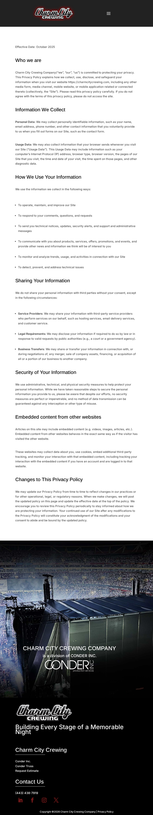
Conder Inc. (23, 761)
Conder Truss (24, 766)
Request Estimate (27, 771)
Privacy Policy (105, 811)
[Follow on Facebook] (32, 800)
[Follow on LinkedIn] (20, 800)
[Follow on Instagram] (44, 800)
